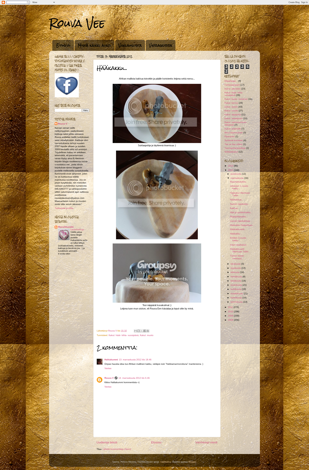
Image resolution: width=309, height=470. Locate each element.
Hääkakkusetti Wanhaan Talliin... (240, 250)
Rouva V (109, 378)
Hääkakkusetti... (238, 229)
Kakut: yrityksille (233, 129)
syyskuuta (236, 268)
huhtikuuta (236, 289)
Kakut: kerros (231, 103)
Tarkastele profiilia (64, 208)
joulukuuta (236, 174)
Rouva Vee (77, 23)
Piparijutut (230, 136)
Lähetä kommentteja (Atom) (117, 449)
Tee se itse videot (233, 144)
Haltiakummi (111, 359)
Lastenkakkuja (77, 229)
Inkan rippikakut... (239, 245)
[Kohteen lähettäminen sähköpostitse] (135, 330)
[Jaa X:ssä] (141, 330)
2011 (231, 307)
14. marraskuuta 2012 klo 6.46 (134, 378)
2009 (231, 316)
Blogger (192, 462)
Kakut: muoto (146, 335)
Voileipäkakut (231, 152)
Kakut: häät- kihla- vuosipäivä (124, 335)
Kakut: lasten (231, 107)
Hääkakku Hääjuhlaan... (242, 225)
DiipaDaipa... (231, 81)
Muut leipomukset (234, 132)
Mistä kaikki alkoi (94, 45)
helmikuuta (236, 298)
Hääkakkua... (236, 199)
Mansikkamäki (66, 227)
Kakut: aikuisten (233, 89)
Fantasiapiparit (232, 85)
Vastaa (107, 368)
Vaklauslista (130, 45)
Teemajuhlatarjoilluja (235, 148)
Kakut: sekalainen (234, 118)
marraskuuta (237, 178)
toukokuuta (237, 285)
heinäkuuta (237, 276)
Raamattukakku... (239, 182)
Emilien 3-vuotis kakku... (238, 239)
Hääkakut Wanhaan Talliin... (240, 194)
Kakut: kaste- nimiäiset (236, 99)
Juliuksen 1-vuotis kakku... (239, 187)
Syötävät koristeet (234, 140)
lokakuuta (236, 264)
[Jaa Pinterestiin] (147, 330)
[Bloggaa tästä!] (138, 330)
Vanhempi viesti (206, 442)
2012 (231, 170)
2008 (231, 320)
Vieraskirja (160, 45)
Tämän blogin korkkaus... (237, 257)
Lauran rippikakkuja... (241, 221)
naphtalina (165, 462)
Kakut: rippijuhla (233, 114)
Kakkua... (234, 208)
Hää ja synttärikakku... (241, 212)
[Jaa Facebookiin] (144, 330)
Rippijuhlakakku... (239, 216)
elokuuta (235, 272)
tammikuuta (237, 302)
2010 (231, 311)
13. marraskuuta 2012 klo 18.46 (135, 359)
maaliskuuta (237, 293)
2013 (231, 166)
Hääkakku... (236, 234)
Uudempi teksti (107, 442)
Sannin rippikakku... (240, 204)
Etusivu (63, 45)
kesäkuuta (236, 281)
